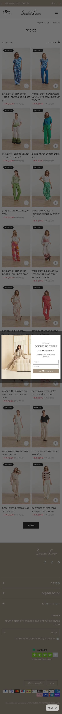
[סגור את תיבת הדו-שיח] (58, 336)
